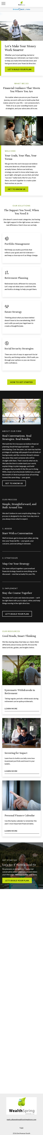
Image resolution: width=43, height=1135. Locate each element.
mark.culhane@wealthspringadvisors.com (21, 1119)
